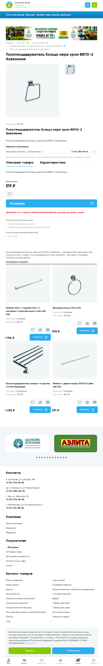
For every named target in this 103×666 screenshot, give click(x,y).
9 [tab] (58, 457)
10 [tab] (61, 457)
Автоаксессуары (61, 612)
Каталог (21, 43)
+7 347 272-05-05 (15, 499)
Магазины (13, 547)
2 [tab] (39, 457)
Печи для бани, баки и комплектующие (26, 612)
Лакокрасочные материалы (20, 598)
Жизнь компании (14, 523)
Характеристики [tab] (52, 162)
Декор (9, 589)
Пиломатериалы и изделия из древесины (73, 589)
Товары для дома (61, 607)
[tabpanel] (27, 443)
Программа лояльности (18, 556)
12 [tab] (66, 457)
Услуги (9, 565)
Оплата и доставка (16, 561)
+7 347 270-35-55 (15, 482)
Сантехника (38, 43)
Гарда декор (12, 585)
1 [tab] (36, 457)
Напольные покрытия (16, 603)
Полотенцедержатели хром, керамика (29, 49)
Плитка (9, 616)
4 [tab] (44, 457)
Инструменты (13, 594)
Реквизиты (11, 532)
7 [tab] (53, 457)
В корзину (17, 203)
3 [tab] (42, 457)
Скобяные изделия (61, 585)
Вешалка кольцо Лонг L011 (67, 308)
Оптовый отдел (14, 552)
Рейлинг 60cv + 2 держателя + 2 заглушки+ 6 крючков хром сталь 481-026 (26, 311)
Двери (55, 598)
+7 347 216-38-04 (15, 508)
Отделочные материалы (18, 607)
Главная (10, 43)
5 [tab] (47, 457)
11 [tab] (63, 457)
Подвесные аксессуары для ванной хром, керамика (36, 46)
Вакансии (11, 528)
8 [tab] (55, 457)
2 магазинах (16, 391)
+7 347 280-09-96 (79, 152)
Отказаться (73, 650)
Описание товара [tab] (19, 162)
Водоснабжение (14, 580)
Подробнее (31, 643)
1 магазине (15, 319)
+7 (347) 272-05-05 (22, 3)
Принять (29, 650)
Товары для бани (61, 603)
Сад (8, 621)
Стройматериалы (61, 594)
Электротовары (60, 616)
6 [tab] (50, 457)
